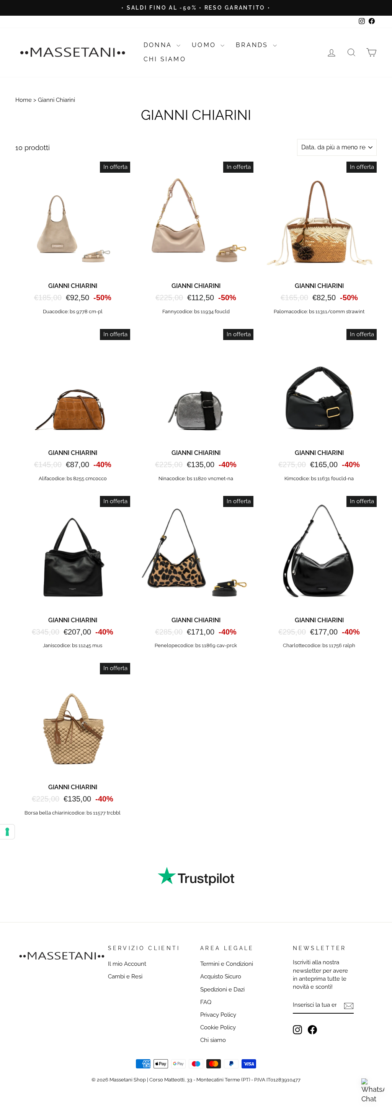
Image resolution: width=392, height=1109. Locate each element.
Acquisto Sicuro (220, 976)
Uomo (205, 45)
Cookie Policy (218, 1027)
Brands (253, 45)
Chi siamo (213, 1040)
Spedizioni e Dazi (222, 989)
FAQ (205, 1002)
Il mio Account (127, 963)
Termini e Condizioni (226, 963)
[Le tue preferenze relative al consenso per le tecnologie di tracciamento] (7, 831)
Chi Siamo (165, 59)
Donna (159, 45)
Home (23, 100)
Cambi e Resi (125, 976)
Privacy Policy (218, 1014)
